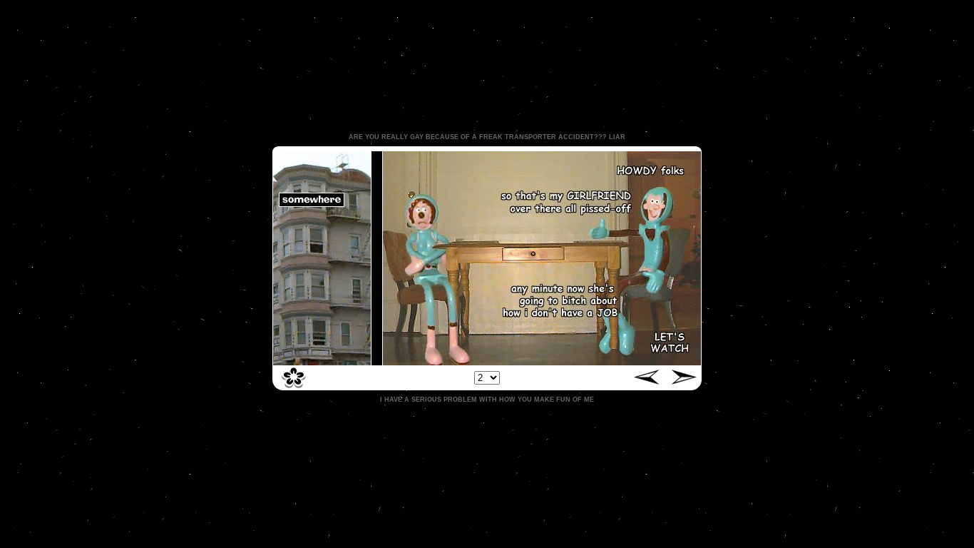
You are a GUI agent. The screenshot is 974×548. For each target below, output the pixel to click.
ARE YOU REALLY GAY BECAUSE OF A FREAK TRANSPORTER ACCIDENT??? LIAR (487, 137)
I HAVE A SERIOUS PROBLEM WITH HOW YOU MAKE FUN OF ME (487, 399)
